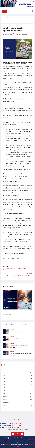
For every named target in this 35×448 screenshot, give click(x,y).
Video (4, 405)
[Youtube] (22, 434)
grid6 (4, 390)
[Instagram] (17, 434)
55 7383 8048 (16, 425)
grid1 (4, 375)
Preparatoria (6, 402)
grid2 (4, 378)
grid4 (4, 384)
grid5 (4, 387)
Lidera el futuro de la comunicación (19, 338)
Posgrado (5, 399)
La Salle (8, 290)
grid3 (4, 381)
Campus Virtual (7, 369)
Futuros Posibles (7, 372)
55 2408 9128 (16, 423)
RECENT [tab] (26, 324)
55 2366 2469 (14, 427)
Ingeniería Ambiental (13, 258)
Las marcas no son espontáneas (11, 312)
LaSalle (8, 444)
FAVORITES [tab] (10, 324)
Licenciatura (6, 396)
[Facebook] (13, 434)
